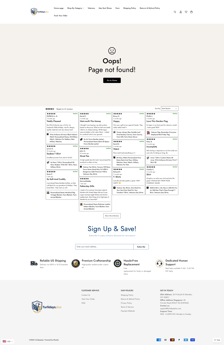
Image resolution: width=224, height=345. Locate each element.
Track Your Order (88, 299)
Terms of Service (127, 307)
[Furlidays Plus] (39, 12)
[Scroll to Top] (219, 332)
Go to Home (112, 80)
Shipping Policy (129, 8)
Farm (118, 8)
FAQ (83, 303)
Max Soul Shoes (105, 8)
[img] (95, 179)
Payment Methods (128, 311)
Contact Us (86, 295)
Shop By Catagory (74, 8)
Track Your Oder (60, 15)
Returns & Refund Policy (150, 8)
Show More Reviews (112, 216)
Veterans (91, 8)
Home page (59, 8)
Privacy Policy (126, 303)
